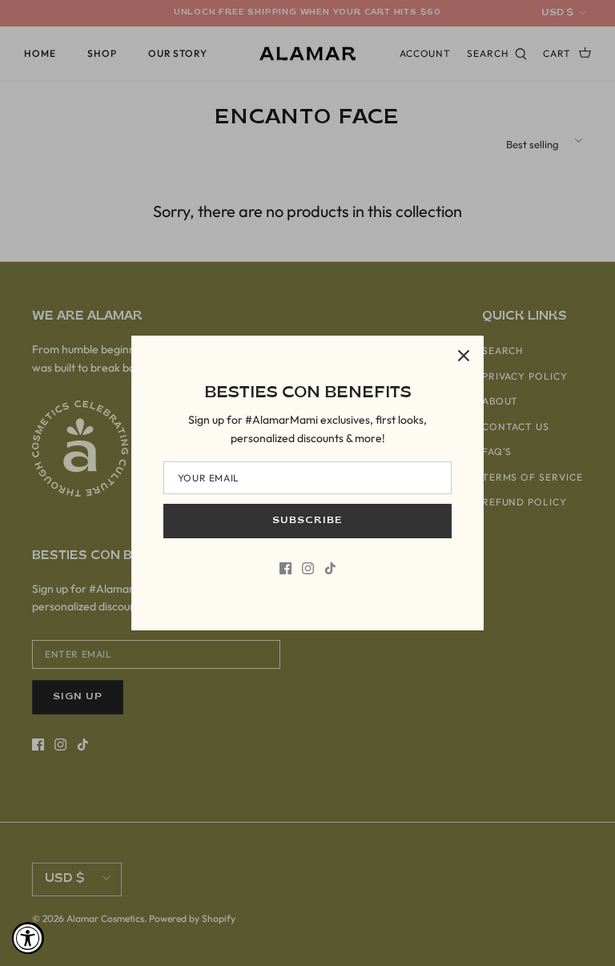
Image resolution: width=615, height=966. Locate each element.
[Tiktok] (330, 568)
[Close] (463, 355)
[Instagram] (308, 568)
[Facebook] (285, 568)
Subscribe (307, 520)
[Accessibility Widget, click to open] (28, 938)
